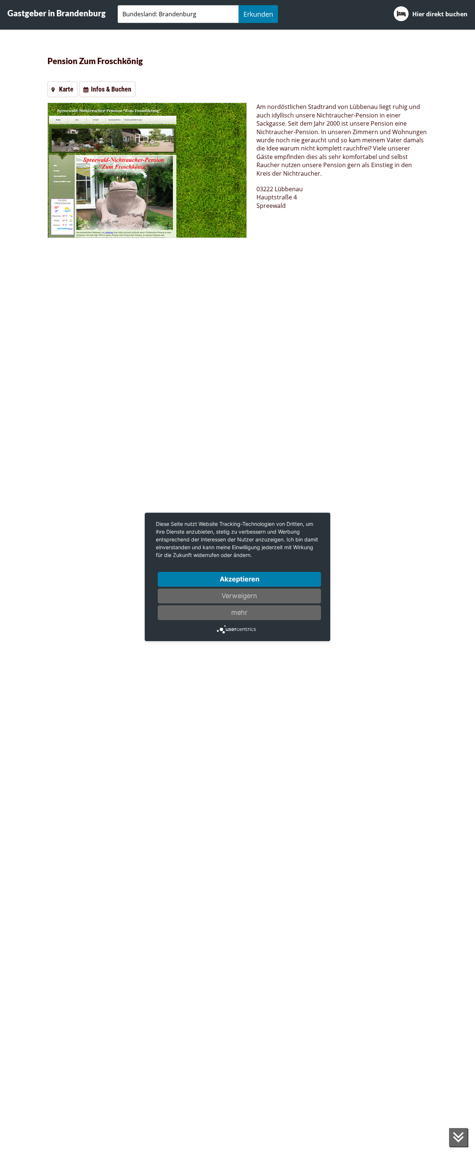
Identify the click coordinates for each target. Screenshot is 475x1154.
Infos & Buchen (111, 89)
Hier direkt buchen (440, 14)
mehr (239, 612)
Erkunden (258, 14)
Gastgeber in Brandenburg (56, 13)
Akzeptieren (239, 579)
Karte (66, 89)
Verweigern (239, 596)
